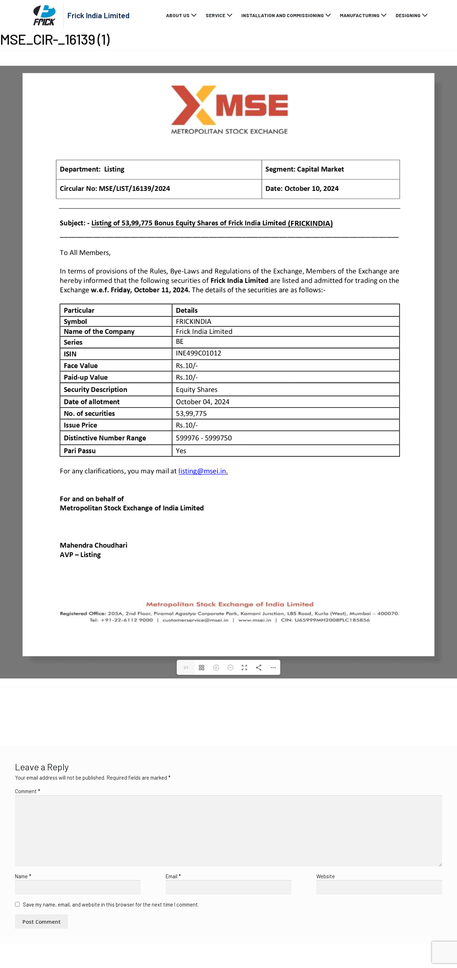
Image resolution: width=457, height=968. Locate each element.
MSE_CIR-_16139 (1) (31, 754)
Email (173, 919)
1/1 (186, 710)
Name (23, 919)
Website (325, 919)
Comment (27, 834)
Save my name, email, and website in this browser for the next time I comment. (111, 947)
